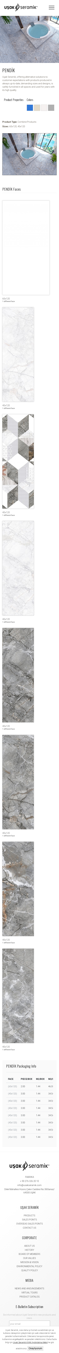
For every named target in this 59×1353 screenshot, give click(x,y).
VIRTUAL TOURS (29, 1292)
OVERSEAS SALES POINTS (29, 1223)
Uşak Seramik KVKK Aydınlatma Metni (30, 1342)
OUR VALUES (29, 1258)
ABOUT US (29, 1246)
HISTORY (29, 1250)
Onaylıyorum (35, 1348)
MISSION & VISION (29, 1262)
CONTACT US (29, 1228)
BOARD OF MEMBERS (29, 1254)
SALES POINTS (29, 1219)
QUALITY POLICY (29, 1270)
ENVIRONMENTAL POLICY (29, 1266)
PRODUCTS (29, 1215)
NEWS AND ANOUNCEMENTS (29, 1288)
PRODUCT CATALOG (30, 1296)
